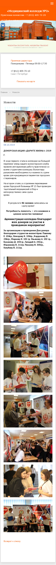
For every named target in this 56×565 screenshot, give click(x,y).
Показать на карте (26, 81)
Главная (4, 92)
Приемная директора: (21, 60)
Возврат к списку (12, 541)
